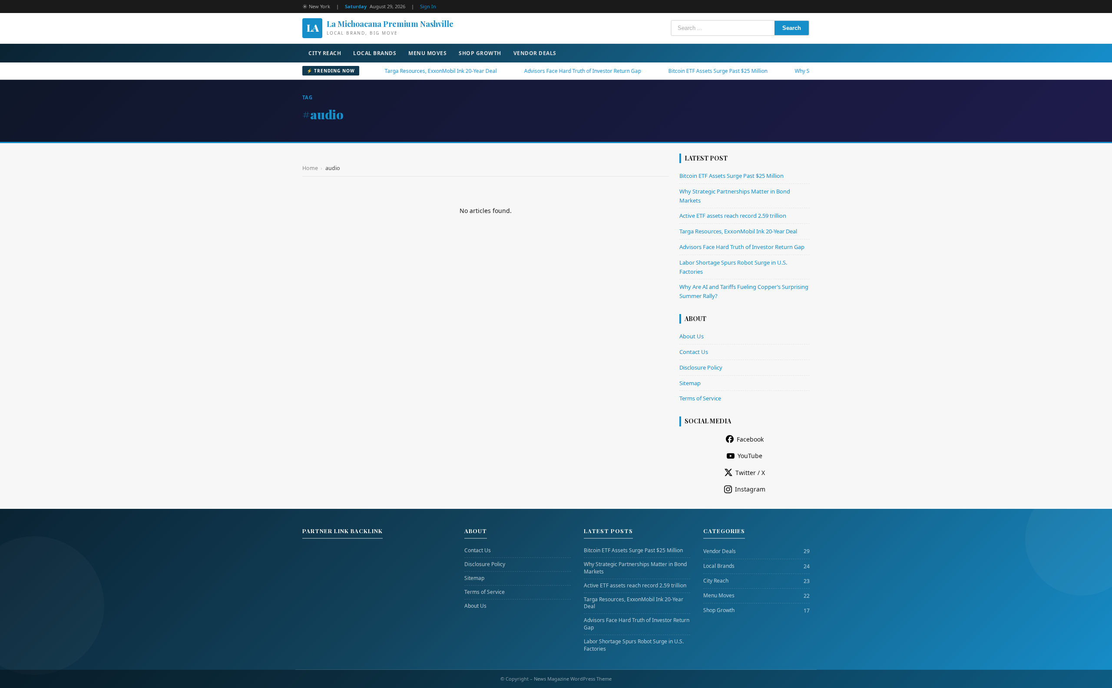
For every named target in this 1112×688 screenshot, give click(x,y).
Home (310, 168)
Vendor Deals (534, 53)
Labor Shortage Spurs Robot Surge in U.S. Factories (634, 645)
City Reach (324, 53)
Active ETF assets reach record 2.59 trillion (732, 216)
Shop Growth (480, 53)
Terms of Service (700, 398)
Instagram (750, 489)
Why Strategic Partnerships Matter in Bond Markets (635, 568)
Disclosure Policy (700, 367)
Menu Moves (427, 53)
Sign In (428, 6)
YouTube (750, 456)
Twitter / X (750, 472)
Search (791, 28)
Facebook (750, 439)
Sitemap (690, 383)
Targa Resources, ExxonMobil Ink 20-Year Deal (415, 71)
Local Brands (374, 53)
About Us (691, 336)
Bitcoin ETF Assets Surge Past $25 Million (692, 71)
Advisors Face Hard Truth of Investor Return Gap (557, 71)
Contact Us (693, 352)
